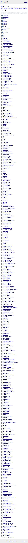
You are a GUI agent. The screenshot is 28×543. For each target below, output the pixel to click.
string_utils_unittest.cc (7, 439)
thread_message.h (7, 486)
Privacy (11, 541)
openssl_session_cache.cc (8, 286)
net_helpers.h (5, 240)
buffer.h (4, 85)
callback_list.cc (6, 102)
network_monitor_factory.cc (9, 251)
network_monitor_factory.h (8, 252)
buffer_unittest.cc (6, 92)
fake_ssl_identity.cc (7, 156)
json (26, 541)
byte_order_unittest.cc (7, 101)
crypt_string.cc (6, 128)
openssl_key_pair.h (7, 284)
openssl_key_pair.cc (7, 283)
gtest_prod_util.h (6, 168)
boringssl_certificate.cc (7, 75)
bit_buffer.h (5, 72)
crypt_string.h (5, 130)
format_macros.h (6, 166)
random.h (5, 330)
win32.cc (5, 518)
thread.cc (5, 480)
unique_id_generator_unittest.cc (9, 504)
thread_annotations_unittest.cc (9, 485)
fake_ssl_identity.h (6, 157)
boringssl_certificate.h (7, 76)
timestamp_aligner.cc (7, 494)
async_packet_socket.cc (8, 44)
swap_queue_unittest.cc (8, 442)
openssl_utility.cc (6, 293)
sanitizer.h (5, 365)
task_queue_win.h (6, 465)
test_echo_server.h (7, 475)
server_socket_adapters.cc (8, 368)
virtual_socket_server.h (7, 511)
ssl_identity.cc (6, 413)
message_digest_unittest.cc (8, 220)
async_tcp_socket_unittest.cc (9, 59)
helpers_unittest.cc (7, 179)
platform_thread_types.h (8, 313)
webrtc (3, 6)
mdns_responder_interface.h (9, 208)
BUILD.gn (5, 93)
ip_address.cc (5, 191)
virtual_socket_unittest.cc (8, 512)
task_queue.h (5, 448)
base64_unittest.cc (7, 69)
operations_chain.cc (7, 298)
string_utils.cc (5, 436)
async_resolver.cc (6, 47)
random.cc (5, 329)
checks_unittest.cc (6, 110)
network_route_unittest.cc (8, 257)
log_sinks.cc (5, 199)
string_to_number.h (7, 433)
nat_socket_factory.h (7, 229)
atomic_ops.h (6, 66)
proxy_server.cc (6, 321)
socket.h (4, 381)
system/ (4, 29)
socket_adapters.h (7, 384)
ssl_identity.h (5, 414)
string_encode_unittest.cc (8, 429)
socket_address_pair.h (7, 390)
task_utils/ (5, 30)
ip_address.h (5, 193)
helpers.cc (5, 176)
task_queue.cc (6, 446)
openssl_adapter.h (7, 271)
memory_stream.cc (7, 209)
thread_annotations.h (7, 483)
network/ (5, 23)
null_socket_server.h (7, 261)
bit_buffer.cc (5, 70)
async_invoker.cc (6, 40)
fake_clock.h (5, 150)
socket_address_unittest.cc (8, 391)
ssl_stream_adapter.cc (7, 419)
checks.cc (5, 107)
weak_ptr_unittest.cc (7, 517)
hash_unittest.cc (6, 174)
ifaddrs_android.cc (6, 183)
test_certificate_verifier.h (8, 468)
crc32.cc (4, 124)
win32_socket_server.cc (8, 523)
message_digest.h (6, 218)
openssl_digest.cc (6, 277)
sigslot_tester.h (6, 373)
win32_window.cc (6, 529)
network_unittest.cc (7, 258)
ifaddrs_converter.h (7, 188)
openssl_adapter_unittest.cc (9, 272)
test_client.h (5, 471)
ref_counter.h (5, 351)
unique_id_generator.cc (8, 501)
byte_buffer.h (5, 96)
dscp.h (4, 137)
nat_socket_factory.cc (7, 228)
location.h (5, 197)
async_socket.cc (6, 53)
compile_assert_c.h (7, 111)
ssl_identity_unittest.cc (7, 416)
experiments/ (5, 17)
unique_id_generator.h (7, 503)
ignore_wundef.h (6, 189)
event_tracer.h (6, 144)
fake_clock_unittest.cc (7, 151)
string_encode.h (6, 428)
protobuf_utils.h (6, 316)
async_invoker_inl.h (7, 43)
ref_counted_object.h (7, 348)
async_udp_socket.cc (7, 61)
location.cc (5, 196)
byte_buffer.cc (6, 95)
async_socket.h (6, 55)
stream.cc (5, 423)
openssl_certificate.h (7, 275)
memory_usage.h (6, 214)
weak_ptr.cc (5, 514)
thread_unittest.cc (6, 488)
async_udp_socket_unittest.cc (9, 64)
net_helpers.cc (6, 238)
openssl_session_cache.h (8, 287)
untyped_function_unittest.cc (9, 507)
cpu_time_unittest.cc (7, 122)
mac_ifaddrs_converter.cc (8, 206)
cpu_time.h (5, 121)
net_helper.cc (5, 235)
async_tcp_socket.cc (7, 56)
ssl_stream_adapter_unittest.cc (9, 422)
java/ (4, 20)
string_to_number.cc (7, 431)
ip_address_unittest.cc (7, 194)
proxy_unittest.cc (6, 324)
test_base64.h (6, 466)
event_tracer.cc (6, 142)
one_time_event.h (6, 264)
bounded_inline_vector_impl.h (9, 82)
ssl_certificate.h (6, 408)
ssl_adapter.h (5, 403)
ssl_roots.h (5, 417)
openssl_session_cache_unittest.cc (10, 289)
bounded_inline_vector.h (8, 81)
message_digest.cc (7, 217)
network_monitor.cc (7, 248)
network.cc (5, 241)
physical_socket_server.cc (8, 304)
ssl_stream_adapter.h (7, 420)
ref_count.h (5, 347)
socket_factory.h (6, 393)
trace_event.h (6, 498)
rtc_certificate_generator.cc (8, 359)
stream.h (5, 425)
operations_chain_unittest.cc (9, 301)
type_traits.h (5, 500)
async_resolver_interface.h (8, 52)
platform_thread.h (6, 310)
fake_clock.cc (5, 148)
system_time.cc (6, 443)
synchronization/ (6, 27)
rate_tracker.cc (6, 342)
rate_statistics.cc (6, 338)
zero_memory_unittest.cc (8, 537)
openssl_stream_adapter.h (8, 292)
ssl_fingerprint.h (6, 411)
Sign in (25, 2)
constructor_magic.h (7, 113)
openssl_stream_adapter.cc (8, 290)
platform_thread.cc (7, 309)
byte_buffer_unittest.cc (7, 98)
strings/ (4, 26)
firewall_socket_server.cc (8, 163)
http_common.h (6, 182)
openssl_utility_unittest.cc (8, 296)
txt (22, 541)
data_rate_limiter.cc (7, 131)
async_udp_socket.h (7, 63)
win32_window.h (6, 530)
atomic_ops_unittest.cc (8, 67)
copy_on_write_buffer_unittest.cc (9, 118)
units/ (4, 35)
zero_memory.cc (6, 533)
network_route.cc (6, 254)
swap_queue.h (6, 440)
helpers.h (5, 177)
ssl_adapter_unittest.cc (7, 405)
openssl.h (5, 267)
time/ (4, 33)
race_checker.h (6, 327)
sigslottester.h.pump (7, 378)
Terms (15, 541)
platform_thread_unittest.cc (8, 315)
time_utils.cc (5, 489)
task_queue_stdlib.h (7, 460)
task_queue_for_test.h (7, 451)
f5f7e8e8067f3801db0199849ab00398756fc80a (14, 8)
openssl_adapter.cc (7, 269)
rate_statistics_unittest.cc (8, 341)
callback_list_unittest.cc (8, 105)
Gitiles (8, 541)
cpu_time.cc (5, 119)
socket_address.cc (7, 385)
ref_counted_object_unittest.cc (9, 350)
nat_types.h (5, 232)
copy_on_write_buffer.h (8, 116)
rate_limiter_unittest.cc (7, 336)
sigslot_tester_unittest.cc (8, 374)
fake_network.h (6, 154)
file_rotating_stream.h (7, 160)
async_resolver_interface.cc (8, 50)
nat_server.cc (5, 225)
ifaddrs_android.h (6, 185)
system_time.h (6, 445)
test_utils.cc (5, 477)
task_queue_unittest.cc (7, 462)
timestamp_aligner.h (7, 495)
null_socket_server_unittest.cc (9, 263)
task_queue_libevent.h (7, 457)
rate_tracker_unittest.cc (8, 345)
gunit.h (4, 171)
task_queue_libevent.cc (7, 456)
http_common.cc (6, 180)
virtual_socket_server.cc (8, 509)
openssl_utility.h (6, 295)
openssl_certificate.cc (7, 274)
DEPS (4, 136)
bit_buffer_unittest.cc (7, 73)
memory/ (5, 21)
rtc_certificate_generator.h (8, 361)
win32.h (4, 520)
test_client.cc (5, 469)
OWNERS (5, 303)
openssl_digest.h (6, 278)
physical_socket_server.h (8, 306)
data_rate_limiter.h (7, 133)
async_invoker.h (6, 41)
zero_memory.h (6, 535)
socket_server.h (6, 394)
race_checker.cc (6, 326)
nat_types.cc (5, 231)
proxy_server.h (6, 322)
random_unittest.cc (7, 332)
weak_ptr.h (5, 515)
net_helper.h (5, 237)
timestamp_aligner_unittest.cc (9, 497)
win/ (4, 37)
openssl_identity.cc (7, 280)
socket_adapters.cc (7, 382)
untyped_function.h (7, 506)
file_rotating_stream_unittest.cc (9, 162)
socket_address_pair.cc (8, 388)
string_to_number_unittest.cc (9, 434)
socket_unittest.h (6, 400)
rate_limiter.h (5, 335)
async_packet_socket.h (7, 46)
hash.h (4, 173)
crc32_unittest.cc (6, 127)
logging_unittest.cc (7, 205)
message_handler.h (7, 223)
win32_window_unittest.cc (8, 532)
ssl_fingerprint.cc (6, 410)
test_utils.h (5, 478)
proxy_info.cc (5, 318)
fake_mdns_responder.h (8, 153)
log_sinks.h (5, 200)
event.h (4, 140)
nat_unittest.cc (6, 234)
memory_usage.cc (7, 212)
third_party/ (5, 32)
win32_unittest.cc (6, 527)
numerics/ (5, 24)
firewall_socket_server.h (8, 165)
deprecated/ (5, 15)
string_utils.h (5, 437)
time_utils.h (5, 491)
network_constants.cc (7, 244)
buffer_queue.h (6, 88)
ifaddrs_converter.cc (7, 186)
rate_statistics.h (6, 339)
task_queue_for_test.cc (7, 449)
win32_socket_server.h (7, 524)
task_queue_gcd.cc (7, 452)
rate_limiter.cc (6, 333)
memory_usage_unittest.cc (8, 215)
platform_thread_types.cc (8, 312)
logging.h (5, 203)
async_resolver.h (6, 49)
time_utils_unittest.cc (7, 492)
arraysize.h (5, 38)
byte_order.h (5, 99)
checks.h (5, 108)
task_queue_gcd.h (6, 454)
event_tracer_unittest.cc (8, 145)
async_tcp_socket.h (7, 58)
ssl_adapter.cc (6, 402)
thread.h (4, 481)
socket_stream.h (6, 397)
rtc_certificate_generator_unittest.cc (10, 362)
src (7, 6)
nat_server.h (5, 226)
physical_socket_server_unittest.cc (10, 307)
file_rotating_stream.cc (7, 159)
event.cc (4, 139)
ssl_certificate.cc (6, 407)
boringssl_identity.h (7, 79)
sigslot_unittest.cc (6, 376)
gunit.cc (4, 170)
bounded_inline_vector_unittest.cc (10, 84)
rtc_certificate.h (6, 358)
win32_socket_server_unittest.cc (9, 526)
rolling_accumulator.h (7, 353)
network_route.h (6, 255)
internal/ (4, 18)
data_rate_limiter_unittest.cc (9, 134)
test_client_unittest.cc (7, 472)
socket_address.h (6, 387)
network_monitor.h (7, 249)
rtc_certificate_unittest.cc (8, 364)
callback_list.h (6, 104)
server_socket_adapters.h (8, 370)
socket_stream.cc (6, 396)
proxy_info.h (5, 319)
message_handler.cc (7, 222)
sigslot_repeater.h (6, 371)
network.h (5, 243)
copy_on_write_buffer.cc (8, 115)
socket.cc (5, 379)
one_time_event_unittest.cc (8, 266)
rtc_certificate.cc (6, 356)
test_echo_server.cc (7, 474)
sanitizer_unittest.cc (7, 367)
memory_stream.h (7, 211)
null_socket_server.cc (7, 260)
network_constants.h (7, 246)
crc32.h (4, 125)
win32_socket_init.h (7, 521)
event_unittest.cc (6, 147)
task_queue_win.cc (7, 463)
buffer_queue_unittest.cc (8, 90)
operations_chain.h (7, 300)
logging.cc (5, 202)
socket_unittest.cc (6, 399)
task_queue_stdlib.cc (7, 459)
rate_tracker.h (6, 344)
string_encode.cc (6, 426)
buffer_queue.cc (6, 87)
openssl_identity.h (6, 281)
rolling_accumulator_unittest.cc (9, 355)
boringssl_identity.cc (7, 78)
